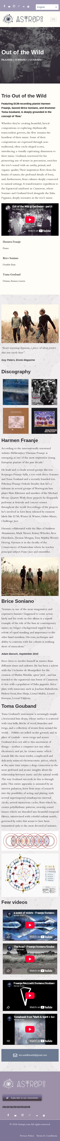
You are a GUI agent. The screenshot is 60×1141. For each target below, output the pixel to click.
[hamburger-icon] (53, 19)
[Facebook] (3, 6)
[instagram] (13, 6)
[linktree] (18, 6)
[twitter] (8, 6)
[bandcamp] (27, 6)
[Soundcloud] (22, 6)
